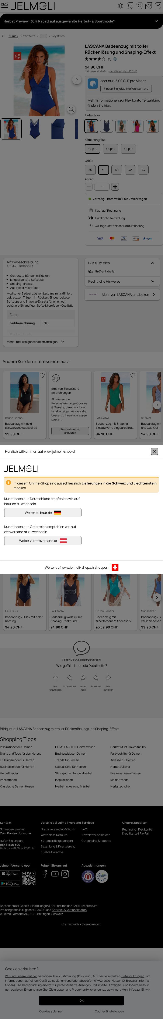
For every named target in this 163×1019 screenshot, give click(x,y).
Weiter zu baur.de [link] (38, 512)
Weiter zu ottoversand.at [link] (38, 540)
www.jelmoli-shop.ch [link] (78, 567)
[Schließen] (154, 451)
